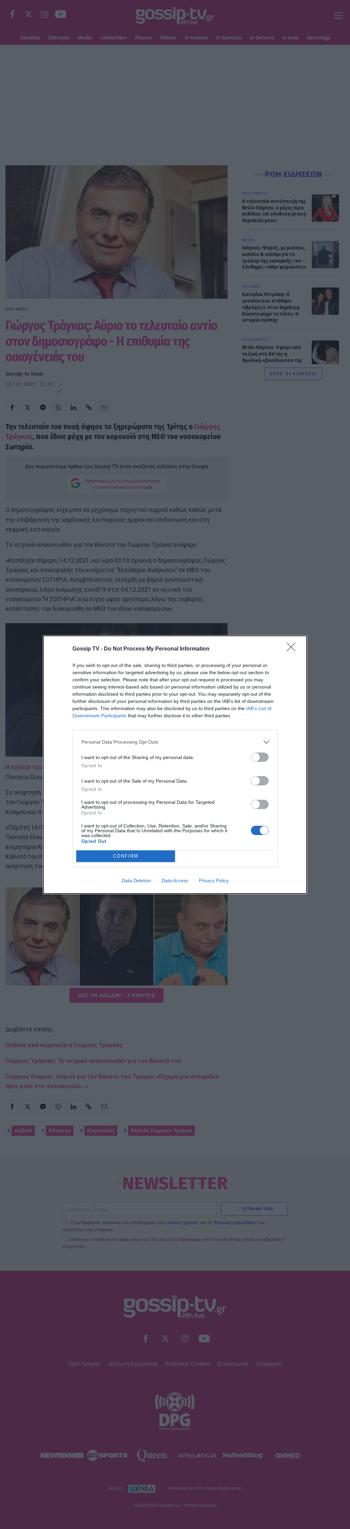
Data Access (175, 880)
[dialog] (175, 765)
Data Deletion (136, 880)
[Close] (293, 649)
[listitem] (175, 742)
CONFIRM (125, 856)
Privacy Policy (214, 880)
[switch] (260, 757)
